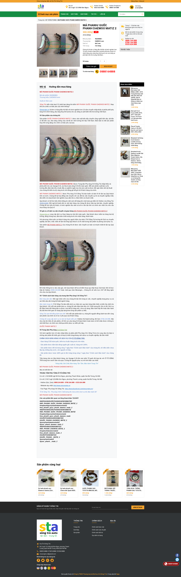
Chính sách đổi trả (97, 532)
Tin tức (94, 14)
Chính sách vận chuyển (99, 530)
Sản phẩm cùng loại (48, 464)
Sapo (118, 574)
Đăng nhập (134, 1)
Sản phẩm (84, 14)
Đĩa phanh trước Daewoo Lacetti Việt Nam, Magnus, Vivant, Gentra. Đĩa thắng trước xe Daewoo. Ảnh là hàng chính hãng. (137, 157)
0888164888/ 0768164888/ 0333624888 (52, 551)
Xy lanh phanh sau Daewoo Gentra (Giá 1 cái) (46, 491)
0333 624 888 (99, 7)
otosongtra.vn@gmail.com (48, 554)
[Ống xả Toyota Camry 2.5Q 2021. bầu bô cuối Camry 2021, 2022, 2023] (125, 130)
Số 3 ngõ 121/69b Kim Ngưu (79, 7)
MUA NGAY (108, 66)
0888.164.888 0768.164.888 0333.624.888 (131, 42)
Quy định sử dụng (97, 535)
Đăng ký (141, 1)
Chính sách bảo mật (98, 527)
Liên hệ (102, 14)
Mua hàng (46, 494)
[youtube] (52, 560)
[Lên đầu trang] (172, 402)
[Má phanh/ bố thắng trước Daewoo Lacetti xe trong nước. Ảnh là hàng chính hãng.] (125, 142)
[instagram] (47, 560)
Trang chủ (64, 14)
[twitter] (43, 560)
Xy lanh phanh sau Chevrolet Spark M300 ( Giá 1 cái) (68, 491)
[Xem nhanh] (46, 478)
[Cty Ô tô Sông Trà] (41, 6)
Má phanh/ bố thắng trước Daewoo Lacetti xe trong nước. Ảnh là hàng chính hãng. (137, 141)
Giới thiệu (74, 14)
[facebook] (38, 560)
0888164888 (107, 71)
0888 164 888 (114, 7)
